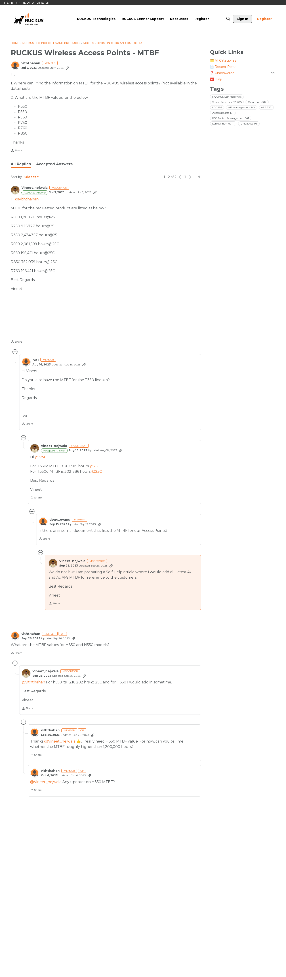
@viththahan (27, 199)
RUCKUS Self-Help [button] (227, 96)
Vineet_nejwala (34, 188)
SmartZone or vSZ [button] (227, 102)
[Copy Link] (67, 68)
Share (16, 151)
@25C (95, 466)
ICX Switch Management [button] (230, 118)
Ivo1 (35, 360)
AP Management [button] (241, 107)
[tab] (21, 164)
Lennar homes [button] (223, 123)
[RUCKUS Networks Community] (29, 19)
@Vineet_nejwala (60, 741)
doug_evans (59, 520)
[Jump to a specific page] (197, 176)
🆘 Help (216, 79)
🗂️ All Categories (223, 60)
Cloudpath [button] (257, 102)
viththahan (30, 63)
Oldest (30, 177)
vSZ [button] (266, 107)
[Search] (228, 19)
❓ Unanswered (242, 73)
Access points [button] (222, 112)
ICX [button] (217, 107)
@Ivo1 (40, 457)
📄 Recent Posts (223, 67)
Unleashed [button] (248, 123)
